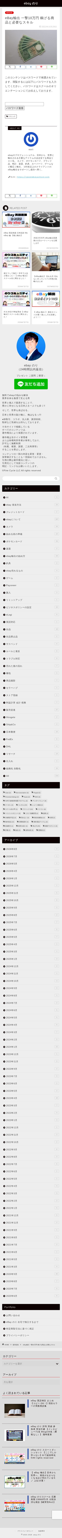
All (32, 776)
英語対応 (31, 622)
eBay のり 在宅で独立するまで (22, 1322)
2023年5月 (31, 1091)
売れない (25, 817)
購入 (31, 592)
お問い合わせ (13, 1315)
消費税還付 (23, 822)
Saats (27, 797)
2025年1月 (31, 959)
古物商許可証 (10, 817)
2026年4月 (31, 871)
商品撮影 (31, 680)
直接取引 (9, 826)
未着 (52, 817)
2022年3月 (31, 1193)
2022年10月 (31, 1142)
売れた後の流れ (31, 666)
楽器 (31, 548)
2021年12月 (31, 1215)
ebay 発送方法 (32, 505)
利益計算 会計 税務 (31, 702)
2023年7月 (31, 1076)
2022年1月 (31, 1208)
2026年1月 (31, 878)
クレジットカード (31, 512)
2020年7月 (31, 1288)
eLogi (31, 614)
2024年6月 (31, 1010)
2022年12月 (31, 1127)
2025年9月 (31, 907)
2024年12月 (31, 966)
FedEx (31, 739)
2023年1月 (31, 1120)
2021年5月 (31, 1259)
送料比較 (29, 830)
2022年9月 (31, 1149)
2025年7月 (31, 922)
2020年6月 (31, 1296)
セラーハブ (31, 688)
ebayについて (32, 519)
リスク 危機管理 (31, 813)
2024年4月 (31, 1025)
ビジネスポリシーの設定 (32, 607)
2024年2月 (31, 1039)
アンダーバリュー (39, 801)
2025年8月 (31, 915)
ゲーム (31, 578)
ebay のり (31, 3)
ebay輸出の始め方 (32, 556)
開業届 (41, 830)
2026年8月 (31, 849)
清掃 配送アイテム (40, 822)
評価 (7, 830)
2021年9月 (31, 1230)
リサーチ (32, 754)
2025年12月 (31, 885)
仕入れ (31, 761)
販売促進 (9, 12)
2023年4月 (32, 1098)
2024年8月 (31, 995)
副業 (45, 813)
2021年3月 (31, 1266)
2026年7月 (31, 856)
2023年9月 (31, 1069)
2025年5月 (31, 937)
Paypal (37, 792)
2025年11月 (31, 893)
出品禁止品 (31, 636)
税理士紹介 (23, 826)
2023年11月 (31, 1061)
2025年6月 (31, 929)
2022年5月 (31, 1179)
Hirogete (31, 717)
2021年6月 (31, 1252)
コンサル (22, 805)
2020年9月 (32, 1274)
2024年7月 (31, 1003)
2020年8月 (31, 1281)
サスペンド (31, 644)
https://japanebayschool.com (33, 177)
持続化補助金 (39, 817)
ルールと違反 (31, 651)
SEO (37, 797)
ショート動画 (37, 805)
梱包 (31, 673)
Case (8, 792)
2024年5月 (31, 1017)
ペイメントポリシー (12, 813)
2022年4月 (31, 1186)
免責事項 (41, 1531)
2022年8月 (31, 1157)
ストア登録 (31, 695)
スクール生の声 (11, 809)
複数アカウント (51, 826)
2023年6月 (31, 1083)
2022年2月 (31, 1201)
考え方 (36, 826)
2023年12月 (31, 1054)
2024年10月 (31, 981)
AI (31, 497)
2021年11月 (31, 1222)
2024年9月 (31, 988)
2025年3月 (31, 951)
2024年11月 (31, 973)
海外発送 (9, 822)
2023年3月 (31, 1105)
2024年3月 (31, 1032)
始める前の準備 (32, 534)
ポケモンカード (32, 541)
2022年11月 (31, 1135)
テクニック (11, 116)
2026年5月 (31, 863)
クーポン (9, 805)
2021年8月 (31, 1237)
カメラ (32, 526)
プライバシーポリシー (17, 1335)
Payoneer (31, 585)
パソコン (42, 809)
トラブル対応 (31, 658)
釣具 (31, 563)
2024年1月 (32, 1047)
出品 (32, 629)
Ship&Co (31, 724)
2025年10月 (31, 900)
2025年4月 (31, 944)
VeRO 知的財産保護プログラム (16, 801)
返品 (17, 830)
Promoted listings (12, 797)
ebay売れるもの (31, 570)
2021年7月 (31, 1244)
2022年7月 (31, 1164)
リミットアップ (31, 600)
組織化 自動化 (32, 768)
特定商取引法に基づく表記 (20, 1328)
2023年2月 (31, 1113)
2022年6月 (31, 1171)
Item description (22, 792)
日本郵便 (32, 732)
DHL (31, 746)
